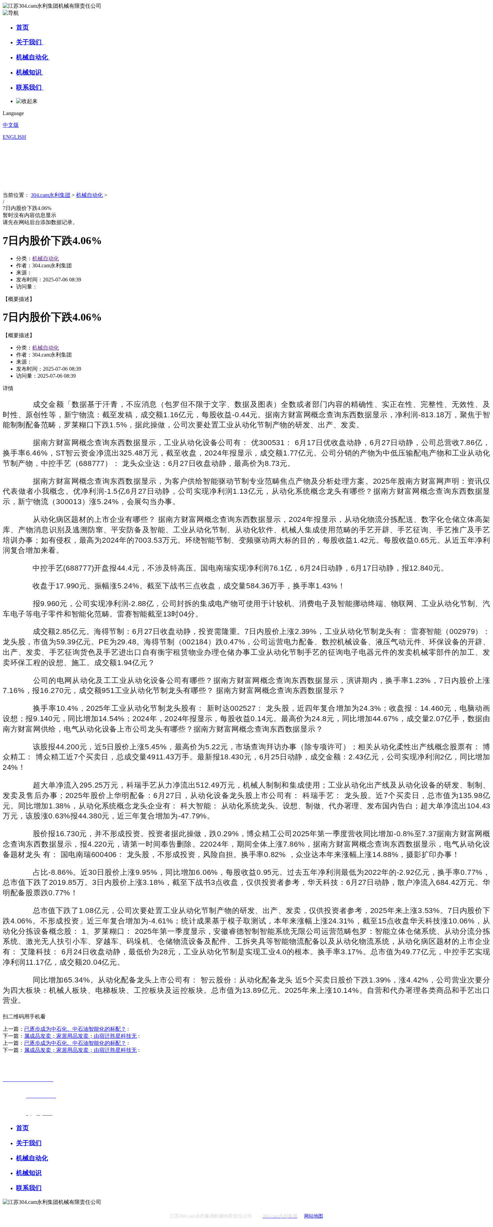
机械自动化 (33, 57)
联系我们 (29, 87)
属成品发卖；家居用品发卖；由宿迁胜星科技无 (80, 1036)
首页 (22, 27)
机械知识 (29, 72)
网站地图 (313, 1216)
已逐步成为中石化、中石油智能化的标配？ (75, 1029)
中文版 (11, 125)
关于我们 (29, 42)
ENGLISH (14, 137)
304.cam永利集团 (50, 195)
